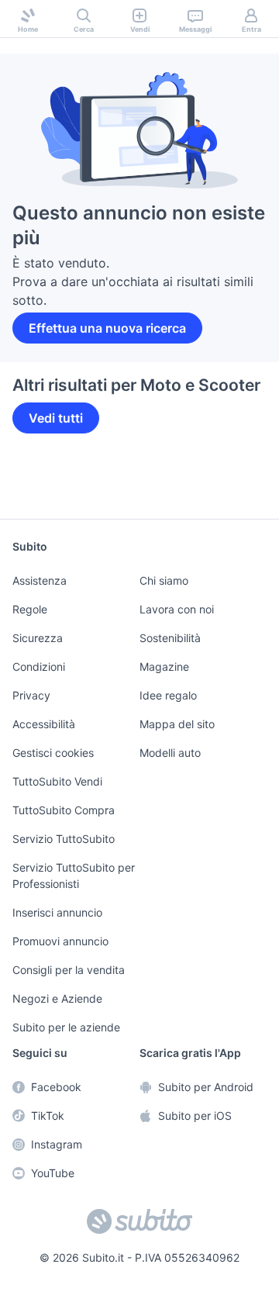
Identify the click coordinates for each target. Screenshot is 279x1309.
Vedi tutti (55, 399)
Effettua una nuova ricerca (104, 309)
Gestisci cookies (51, 757)
